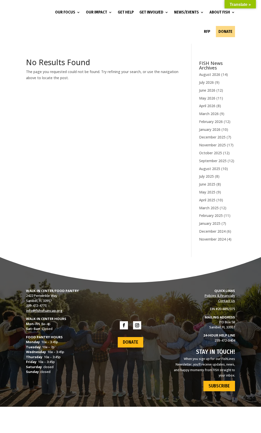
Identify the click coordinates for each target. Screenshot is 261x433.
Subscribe (219, 386)
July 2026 (206, 82)
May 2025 (207, 192)
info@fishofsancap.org (44, 310)
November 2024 (212, 239)
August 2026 (209, 74)
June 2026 (207, 90)
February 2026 (211, 121)
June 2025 (207, 184)
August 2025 (209, 168)
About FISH (220, 12)
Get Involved (151, 12)
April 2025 (207, 200)
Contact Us (226, 300)
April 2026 (207, 105)
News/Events (186, 12)
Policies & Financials (220, 295)
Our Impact (96, 12)
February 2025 (211, 215)
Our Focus (65, 12)
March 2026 (209, 113)
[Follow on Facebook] (124, 325)
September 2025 (213, 160)
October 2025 (210, 152)
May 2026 (207, 98)
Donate (225, 31)
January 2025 (209, 223)
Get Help (126, 12)
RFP (207, 31)
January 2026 (209, 129)
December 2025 (212, 137)
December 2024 (212, 231)
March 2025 (209, 207)
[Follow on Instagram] (137, 325)
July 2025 (206, 176)
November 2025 (212, 145)
